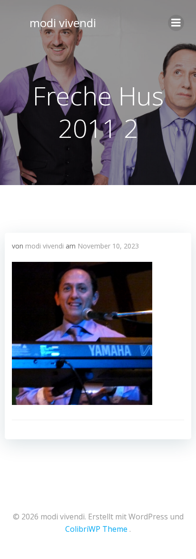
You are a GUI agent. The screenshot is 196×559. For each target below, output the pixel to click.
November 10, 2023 (108, 245)
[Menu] (176, 23)
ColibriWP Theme (96, 529)
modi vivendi (62, 23)
